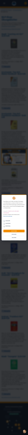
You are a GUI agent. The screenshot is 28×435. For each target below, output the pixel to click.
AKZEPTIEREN (14, 231)
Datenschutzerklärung (7, 216)
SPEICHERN (14, 234)
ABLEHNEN (14, 237)
